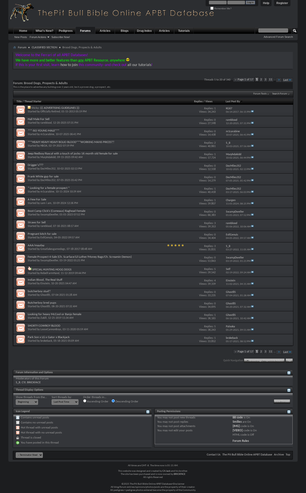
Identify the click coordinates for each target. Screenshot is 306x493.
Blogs (125, 31)
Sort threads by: (62, 397)
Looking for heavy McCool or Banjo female (54, 314)
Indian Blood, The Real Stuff (45, 279)
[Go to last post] (252, 112)
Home (23, 31)
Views (209, 101)
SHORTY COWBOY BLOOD (44, 325)
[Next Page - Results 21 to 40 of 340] (279, 80)
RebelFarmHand (49, 273)
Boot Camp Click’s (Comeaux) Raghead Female (56, 211)
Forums (85, 31)
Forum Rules (241, 441)
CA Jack (166, 471)
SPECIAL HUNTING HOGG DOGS (51, 269)
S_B (18, 382)
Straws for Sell (37, 222)
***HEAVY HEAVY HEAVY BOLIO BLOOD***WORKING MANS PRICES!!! (71, 142)
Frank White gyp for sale (43, 176)
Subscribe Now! (60, 37)
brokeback (46, 341)
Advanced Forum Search (278, 36)
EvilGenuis (46, 237)
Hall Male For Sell (38, 119)
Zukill (43, 318)
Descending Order (126, 401)
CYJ (24, 382)
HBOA (43, 145)
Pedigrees (66, 31)
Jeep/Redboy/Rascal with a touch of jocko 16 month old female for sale (73, 153)
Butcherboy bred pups (42, 302)
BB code (238, 417)
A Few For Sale (37, 199)
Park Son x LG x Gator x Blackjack (49, 337)
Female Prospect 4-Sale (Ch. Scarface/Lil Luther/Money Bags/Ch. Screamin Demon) (80, 256)
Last (285, 80)
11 (270, 79)
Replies (198, 101)
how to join (69, 65)
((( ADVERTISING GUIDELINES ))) (59, 108)
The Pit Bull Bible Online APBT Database (247, 454)
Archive (279, 454)
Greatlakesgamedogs (52, 249)
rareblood (46, 122)
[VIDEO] (238, 430)
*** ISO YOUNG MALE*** (43, 130)
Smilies (237, 421)
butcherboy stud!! (39, 291)
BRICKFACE (34, 382)
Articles (105, 31)
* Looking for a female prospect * (49, 188)
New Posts (20, 37)
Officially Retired (50, 111)
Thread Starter (32, 101)
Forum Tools (260, 94)
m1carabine (47, 134)
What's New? (44, 31)
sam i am (45, 203)
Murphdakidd (48, 157)
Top (289, 360)
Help (266, 3)
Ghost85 (45, 295)
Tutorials (184, 31)
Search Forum (279, 94)
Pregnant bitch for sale (42, 234)
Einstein (45, 283)
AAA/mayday (36, 245)
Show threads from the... (31, 397)
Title (19, 101)
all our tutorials (139, 65)
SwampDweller (49, 214)
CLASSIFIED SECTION (44, 47)
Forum (22, 47)
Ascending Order (97, 401)
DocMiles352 (47, 168)
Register (282, 3)
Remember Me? (222, 8)
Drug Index (144, 31)
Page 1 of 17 (245, 79)
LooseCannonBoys (50, 329)
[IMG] (236, 426)
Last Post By (233, 101)
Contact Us (213, 454)
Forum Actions (38, 37)
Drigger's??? (35, 165)
